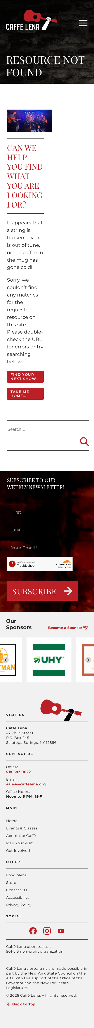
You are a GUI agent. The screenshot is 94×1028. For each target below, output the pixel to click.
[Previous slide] (6, 660)
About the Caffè (21, 836)
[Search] (84, 441)
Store (11, 883)
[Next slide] (88, 660)
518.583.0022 (18, 772)
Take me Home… (19, 394)
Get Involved (18, 851)
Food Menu (17, 875)
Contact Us (16, 890)
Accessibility (17, 897)
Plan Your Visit (19, 843)
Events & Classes (22, 828)
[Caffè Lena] (31, 29)
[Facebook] (33, 933)
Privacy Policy (19, 905)
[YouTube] (61, 933)
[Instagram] (47, 933)
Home (12, 821)
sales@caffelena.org (26, 784)
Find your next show (23, 377)
